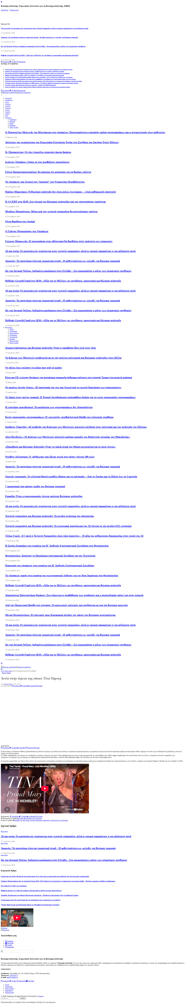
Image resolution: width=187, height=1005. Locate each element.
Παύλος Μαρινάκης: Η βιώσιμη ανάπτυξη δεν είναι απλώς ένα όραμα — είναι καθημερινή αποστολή (60, 191)
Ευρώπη (7, 112)
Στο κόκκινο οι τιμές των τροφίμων (14, 886)
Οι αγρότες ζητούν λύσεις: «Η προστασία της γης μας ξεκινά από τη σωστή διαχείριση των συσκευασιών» (63, 387)
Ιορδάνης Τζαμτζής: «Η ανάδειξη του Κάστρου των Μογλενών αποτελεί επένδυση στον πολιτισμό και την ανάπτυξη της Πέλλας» (76, 427)
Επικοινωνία (14, 10)
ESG (6, 116)
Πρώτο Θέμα (6, 673)
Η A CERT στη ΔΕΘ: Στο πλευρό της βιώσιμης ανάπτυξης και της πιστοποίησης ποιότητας (55, 201)
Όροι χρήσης (9, 989)
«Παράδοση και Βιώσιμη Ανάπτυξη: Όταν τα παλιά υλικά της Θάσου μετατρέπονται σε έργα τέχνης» (60, 446)
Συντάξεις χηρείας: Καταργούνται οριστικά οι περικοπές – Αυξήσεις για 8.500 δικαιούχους (30, 85)
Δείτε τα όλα (14, 127)
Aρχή (7, 985)
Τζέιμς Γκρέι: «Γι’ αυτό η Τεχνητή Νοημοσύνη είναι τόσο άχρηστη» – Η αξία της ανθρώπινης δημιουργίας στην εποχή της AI (74, 535)
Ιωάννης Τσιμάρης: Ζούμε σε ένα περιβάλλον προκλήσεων (37, 162)
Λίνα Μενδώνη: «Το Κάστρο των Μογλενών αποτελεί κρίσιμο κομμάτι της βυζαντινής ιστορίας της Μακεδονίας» (67, 436)
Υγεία (7, 102)
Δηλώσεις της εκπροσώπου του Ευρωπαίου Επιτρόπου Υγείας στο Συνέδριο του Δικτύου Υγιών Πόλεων (62, 142)
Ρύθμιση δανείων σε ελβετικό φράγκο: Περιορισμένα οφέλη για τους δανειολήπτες (31, 891)
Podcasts (12, 125)
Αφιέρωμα (13, 331)
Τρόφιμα (8, 104)
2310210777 (14, 975)
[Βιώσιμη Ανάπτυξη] (16, 92)
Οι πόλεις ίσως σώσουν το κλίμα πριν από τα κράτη (33, 367)
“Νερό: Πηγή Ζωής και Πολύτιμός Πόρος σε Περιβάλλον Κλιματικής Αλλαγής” (30, 905)
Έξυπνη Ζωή (14, 341)
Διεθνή (7, 114)
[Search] (1, 663)
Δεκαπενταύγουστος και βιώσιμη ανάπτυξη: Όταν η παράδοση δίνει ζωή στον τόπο (50, 347)
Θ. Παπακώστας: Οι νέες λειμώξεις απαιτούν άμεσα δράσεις (38, 152)
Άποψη (7, 110)
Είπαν (12, 123)
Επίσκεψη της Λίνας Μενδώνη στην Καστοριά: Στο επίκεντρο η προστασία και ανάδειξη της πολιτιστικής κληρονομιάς (45, 876)
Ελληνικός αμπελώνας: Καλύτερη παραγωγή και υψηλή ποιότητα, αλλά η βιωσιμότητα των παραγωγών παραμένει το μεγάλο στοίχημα (43, 81)
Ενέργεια (8, 108)
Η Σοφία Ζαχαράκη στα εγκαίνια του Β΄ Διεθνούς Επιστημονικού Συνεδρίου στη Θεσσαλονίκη (57, 545)
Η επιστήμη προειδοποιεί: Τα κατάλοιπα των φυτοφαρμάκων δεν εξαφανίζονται (48, 407)
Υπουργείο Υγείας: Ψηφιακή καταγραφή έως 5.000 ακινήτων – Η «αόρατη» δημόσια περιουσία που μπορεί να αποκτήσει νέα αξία (41, 83)
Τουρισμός (13, 335)
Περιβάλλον (9, 100)
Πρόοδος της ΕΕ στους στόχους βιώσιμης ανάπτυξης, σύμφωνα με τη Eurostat (41, 820)
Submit (23, 998)
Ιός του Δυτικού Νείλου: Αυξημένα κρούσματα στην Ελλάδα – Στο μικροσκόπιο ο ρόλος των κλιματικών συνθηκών (43, 46)
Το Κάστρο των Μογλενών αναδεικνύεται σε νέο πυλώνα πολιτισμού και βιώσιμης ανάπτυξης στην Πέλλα (63, 357)
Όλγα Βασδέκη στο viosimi (20, 221)
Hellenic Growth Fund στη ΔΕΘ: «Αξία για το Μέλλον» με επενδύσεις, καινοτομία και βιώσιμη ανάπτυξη (39, 55)
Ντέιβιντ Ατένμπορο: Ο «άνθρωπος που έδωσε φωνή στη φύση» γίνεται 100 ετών (49, 456)
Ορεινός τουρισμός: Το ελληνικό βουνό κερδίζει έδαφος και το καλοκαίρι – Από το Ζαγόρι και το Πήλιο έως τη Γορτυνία (39, 77)
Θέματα (12, 121)
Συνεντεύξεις (14, 333)
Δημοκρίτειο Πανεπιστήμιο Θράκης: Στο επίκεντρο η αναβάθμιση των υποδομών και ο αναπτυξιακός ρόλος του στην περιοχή (40, 79)
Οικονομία (8, 98)
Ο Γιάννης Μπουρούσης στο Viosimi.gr (26, 231)
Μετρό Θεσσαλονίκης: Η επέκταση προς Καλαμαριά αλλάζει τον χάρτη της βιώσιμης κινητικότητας (60, 615)
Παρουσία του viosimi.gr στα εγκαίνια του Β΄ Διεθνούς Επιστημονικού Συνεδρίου (49, 565)
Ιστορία (12, 339)
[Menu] (2, 665)
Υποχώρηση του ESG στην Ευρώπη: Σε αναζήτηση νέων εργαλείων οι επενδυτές (30, 900)
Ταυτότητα (4, 10)
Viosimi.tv (8, 118)
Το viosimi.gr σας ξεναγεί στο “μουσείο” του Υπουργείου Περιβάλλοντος (45, 181)
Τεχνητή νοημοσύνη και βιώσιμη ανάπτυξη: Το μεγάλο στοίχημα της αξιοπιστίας (49, 516)
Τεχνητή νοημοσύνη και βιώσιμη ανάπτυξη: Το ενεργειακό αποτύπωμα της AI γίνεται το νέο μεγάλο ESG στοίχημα (68, 526)
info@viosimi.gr (12, 977)
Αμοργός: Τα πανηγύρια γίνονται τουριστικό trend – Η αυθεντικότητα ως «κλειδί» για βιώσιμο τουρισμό (39, 37)
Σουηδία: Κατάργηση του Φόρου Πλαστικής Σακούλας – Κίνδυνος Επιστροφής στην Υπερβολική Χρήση (39, 895)
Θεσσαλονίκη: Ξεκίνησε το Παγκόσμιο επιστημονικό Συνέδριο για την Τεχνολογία (50, 555)
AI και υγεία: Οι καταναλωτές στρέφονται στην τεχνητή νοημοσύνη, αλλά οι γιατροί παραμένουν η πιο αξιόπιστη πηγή (44, 28)
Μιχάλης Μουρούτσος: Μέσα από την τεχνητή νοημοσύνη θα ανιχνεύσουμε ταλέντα (51, 211)
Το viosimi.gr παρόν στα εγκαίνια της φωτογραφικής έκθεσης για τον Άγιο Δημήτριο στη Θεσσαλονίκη (61, 575)
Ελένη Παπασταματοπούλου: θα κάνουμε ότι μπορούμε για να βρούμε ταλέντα (48, 172)
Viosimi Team (8, 684)
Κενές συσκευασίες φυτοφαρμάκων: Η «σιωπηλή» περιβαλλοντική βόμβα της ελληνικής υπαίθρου (59, 417)
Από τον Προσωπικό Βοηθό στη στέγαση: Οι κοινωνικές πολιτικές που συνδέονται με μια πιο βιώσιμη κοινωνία (66, 605)
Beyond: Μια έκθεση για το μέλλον (29, 818)
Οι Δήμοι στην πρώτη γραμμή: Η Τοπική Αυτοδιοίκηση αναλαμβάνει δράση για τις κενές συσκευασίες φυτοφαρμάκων (70, 397)
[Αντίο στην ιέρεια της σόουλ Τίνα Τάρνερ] (45, 744)
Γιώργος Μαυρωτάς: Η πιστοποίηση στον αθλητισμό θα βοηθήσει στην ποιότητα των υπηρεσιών (58, 241)
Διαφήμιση (9, 990)
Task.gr (41, 996)
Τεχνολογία (13, 337)
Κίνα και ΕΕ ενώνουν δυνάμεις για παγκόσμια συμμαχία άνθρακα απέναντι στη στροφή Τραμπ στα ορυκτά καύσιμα (68, 377)
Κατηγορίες (8, 327)
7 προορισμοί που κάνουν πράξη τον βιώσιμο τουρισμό (35, 486)
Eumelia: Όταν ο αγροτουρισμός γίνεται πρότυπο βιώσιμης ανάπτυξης (43, 496)
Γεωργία (7, 106)
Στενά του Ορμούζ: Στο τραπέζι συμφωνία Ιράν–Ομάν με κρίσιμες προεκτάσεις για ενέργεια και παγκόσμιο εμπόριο (37, 87)
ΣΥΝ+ (12, 329)
